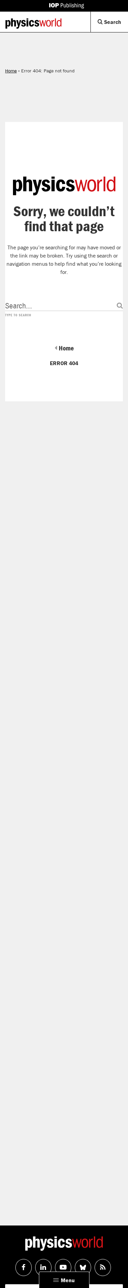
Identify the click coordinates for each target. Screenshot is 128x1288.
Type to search (18, 315)
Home (11, 71)
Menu (68, 1280)
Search (115, 25)
